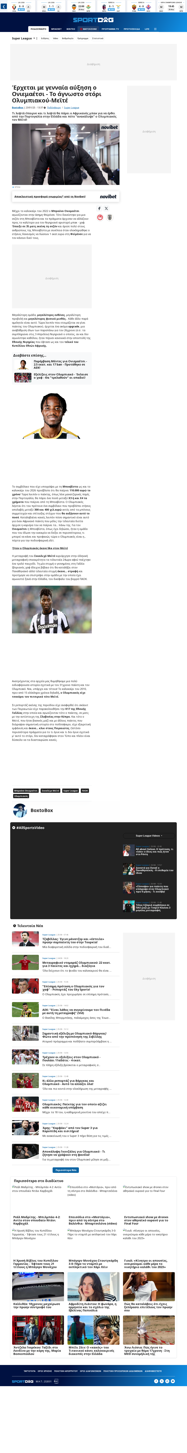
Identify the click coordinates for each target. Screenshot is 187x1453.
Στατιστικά (97, 38)
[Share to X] (106, 208)
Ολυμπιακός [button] (21, 796)
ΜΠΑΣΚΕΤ (56, 29)
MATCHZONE (90, 29)
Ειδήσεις (45, 38)
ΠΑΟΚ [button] (85, 790)
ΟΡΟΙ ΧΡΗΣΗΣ (45, 1371)
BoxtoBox (42, 810)
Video (55, 38)
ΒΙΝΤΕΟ (71, 29)
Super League (71, 107)
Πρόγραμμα (82, 38)
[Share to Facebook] (99, 208)
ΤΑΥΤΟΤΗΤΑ (29, 1371)
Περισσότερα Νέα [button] (65, 1170)
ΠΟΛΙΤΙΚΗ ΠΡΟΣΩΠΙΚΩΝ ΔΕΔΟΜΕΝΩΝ (122, 1371)
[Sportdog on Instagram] (167, 1381)
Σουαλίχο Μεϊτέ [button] (50, 790)
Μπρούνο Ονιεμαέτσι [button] (26, 790)
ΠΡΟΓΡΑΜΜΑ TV (110, 29)
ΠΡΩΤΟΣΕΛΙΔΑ (132, 29)
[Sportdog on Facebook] (156, 1381)
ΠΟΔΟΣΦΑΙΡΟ (38, 29)
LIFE (147, 29)
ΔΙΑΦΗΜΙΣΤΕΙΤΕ (153, 1371)
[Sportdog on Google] (173, 1381)
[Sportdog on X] (162, 1381)
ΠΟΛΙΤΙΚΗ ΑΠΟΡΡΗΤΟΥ (66, 1371)
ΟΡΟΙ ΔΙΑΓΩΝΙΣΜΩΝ (90, 1371)
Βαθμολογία (67, 38)
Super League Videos (148, 836)
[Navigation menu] (155, 29)
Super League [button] (70, 790)
